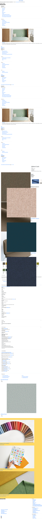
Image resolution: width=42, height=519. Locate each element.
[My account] (12, 84)
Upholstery (3, 9)
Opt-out (4, 3)
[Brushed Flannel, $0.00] (21, 271)
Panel (2, 11)
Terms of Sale (2, 512)
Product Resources (35, 509)
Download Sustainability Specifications (6, 352)
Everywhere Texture (35, 218)
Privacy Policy (2, 510)
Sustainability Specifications (6, 376)
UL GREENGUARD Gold (25, 377)
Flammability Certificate (5, 377)
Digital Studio (2, 47)
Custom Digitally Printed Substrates (6, 16)
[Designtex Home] (21, 4)
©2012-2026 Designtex (4, 513)
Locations (3, 81)
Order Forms (3, 65)
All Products (3, 8)
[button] (13, 84)
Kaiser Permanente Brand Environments (7, 54)
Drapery (3, 13)
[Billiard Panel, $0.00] (21, 398)
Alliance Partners (4, 58)
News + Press (3, 78)
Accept (1, 3)
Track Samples (3, 84)
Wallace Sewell (4, 23)
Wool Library (3, 25)
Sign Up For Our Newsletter (4, 509)
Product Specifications (5, 375)
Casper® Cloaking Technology (6, 14)
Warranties (3, 66)
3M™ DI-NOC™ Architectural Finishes (6, 15)
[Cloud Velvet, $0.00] (21, 237)
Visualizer (3, 71)
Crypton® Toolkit (4, 21)
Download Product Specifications (6, 286)
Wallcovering (3, 12)
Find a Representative (7, 84)
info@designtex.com (35, 512)
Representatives (4, 80)
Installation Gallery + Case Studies (6, 57)
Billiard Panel (4, 414)
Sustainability (2, 75)
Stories (2, 74)
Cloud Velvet (33, 253)
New (1, 46)
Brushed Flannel (4, 379)
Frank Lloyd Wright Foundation (6, 22)
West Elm (3, 24)
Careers (3, 79)
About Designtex (4, 77)
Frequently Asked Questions (5, 64)
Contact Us (3, 63)
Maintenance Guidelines (25, 376)
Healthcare (3, 42)
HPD (22, 375)
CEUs (2, 59)
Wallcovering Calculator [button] (5, 72)
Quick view (21, 518)
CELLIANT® (3, 20)
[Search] (11, 84)
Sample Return (4, 67)
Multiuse (3, 10)
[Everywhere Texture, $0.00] (21, 202)
